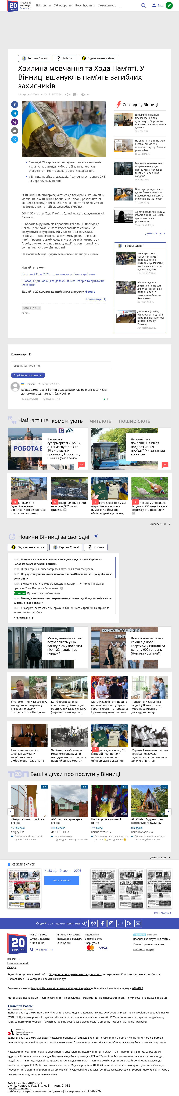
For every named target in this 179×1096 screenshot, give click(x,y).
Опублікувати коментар (28, 375)
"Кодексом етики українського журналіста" (75, 974)
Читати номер (61, 880)
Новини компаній (17, 963)
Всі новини (43, 5)
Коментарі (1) (96, 299)
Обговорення (63, 5)
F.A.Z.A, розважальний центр (106, 821)
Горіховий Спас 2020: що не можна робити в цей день (58, 274)
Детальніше (37, 943)
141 (85, 94)
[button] (95, 536)
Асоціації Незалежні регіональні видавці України (61, 988)
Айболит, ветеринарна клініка (66, 821)
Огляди (11, 967)
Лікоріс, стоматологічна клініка (27, 821)
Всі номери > (163, 913)
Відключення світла (101, 58)
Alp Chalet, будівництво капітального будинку (147, 821)
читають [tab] (101, 420)
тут (64, 978)
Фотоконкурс (107, 5)
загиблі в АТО (31, 308)
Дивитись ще (155, 234)
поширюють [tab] (135, 420)
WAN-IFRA (137, 988)
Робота (68, 58)
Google (90, 291)
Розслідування (85, 5)
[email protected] (19, 1088)
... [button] (120, 5)
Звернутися (64, 943)
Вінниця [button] (24, 8)
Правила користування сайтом (151, 939)
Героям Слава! (37, 58)
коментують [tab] (67, 420)
